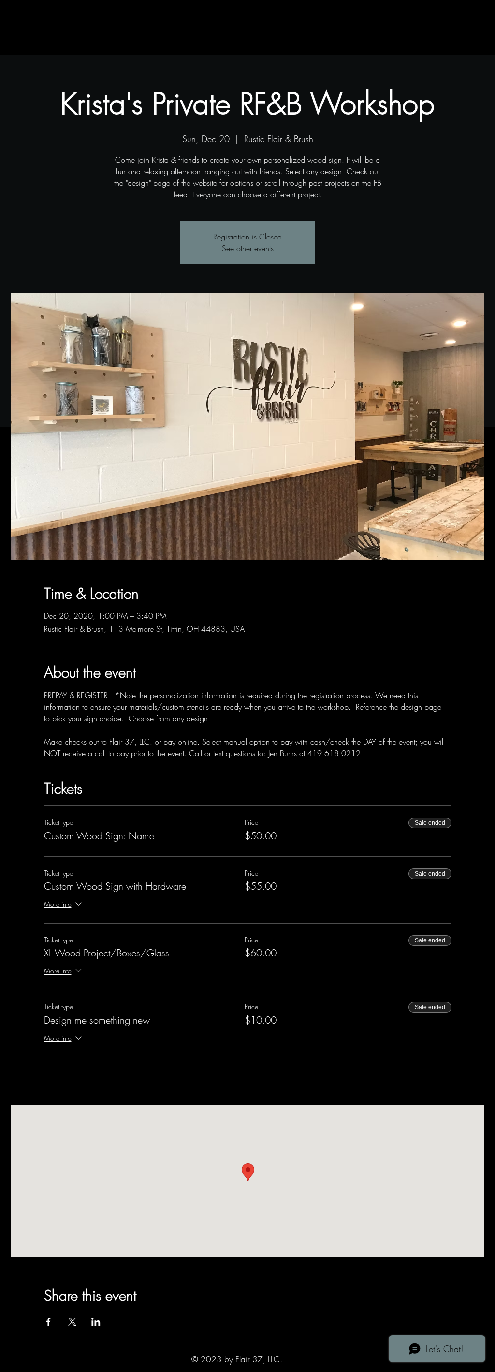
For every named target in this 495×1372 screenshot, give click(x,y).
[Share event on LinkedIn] (96, 1322)
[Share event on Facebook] (48, 1322)
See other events (248, 248)
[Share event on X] (72, 1322)
